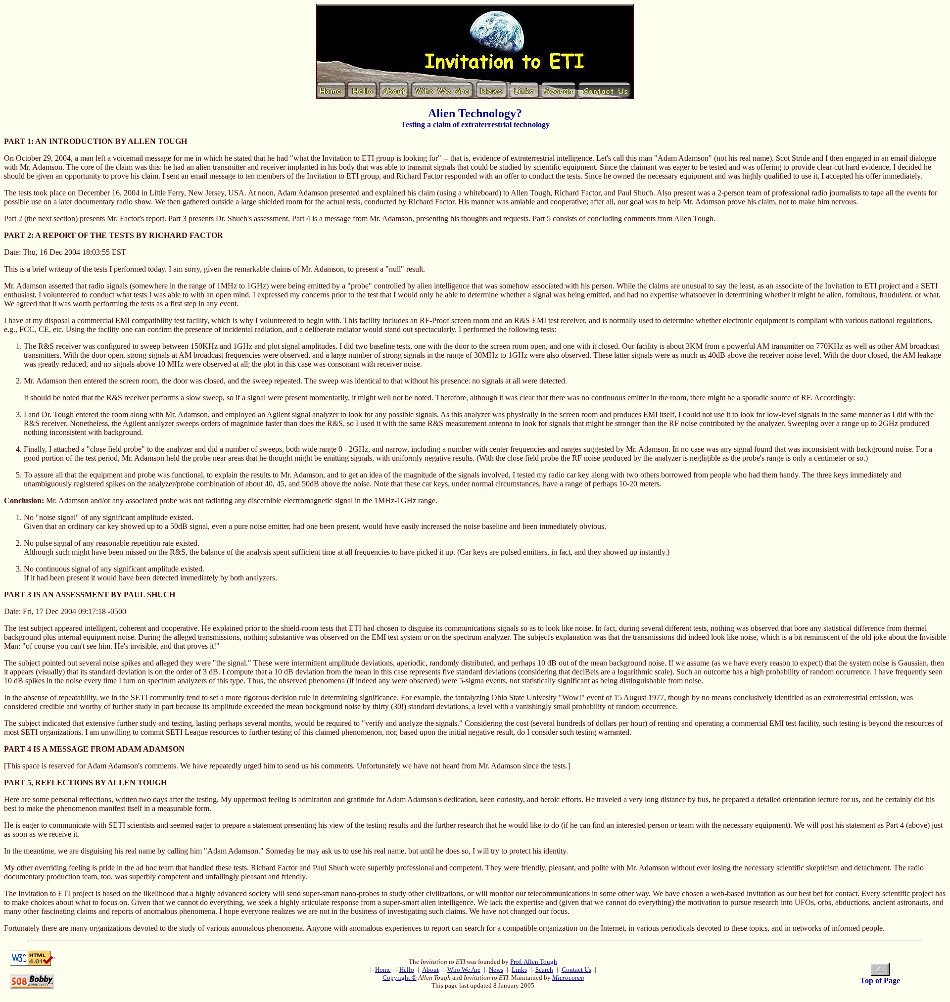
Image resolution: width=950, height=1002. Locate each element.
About (430, 969)
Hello (406, 969)
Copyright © (399, 977)
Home (383, 969)
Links (519, 969)
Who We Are (463, 969)
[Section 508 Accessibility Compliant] (31, 979)
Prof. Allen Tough (533, 961)
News (496, 969)
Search (544, 969)
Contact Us (576, 969)
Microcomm (568, 977)
